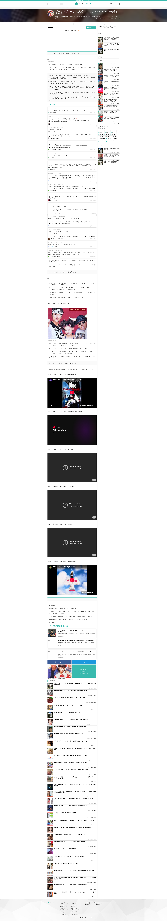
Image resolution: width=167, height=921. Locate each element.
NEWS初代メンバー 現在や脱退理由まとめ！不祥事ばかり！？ (111, 94)
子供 (101, 136)
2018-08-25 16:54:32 (60, 127)
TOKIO (109, 138)
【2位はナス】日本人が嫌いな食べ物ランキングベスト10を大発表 (69, 698)
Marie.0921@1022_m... (54, 138)
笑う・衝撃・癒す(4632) (106, 18)
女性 (109, 142)
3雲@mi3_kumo (53, 190)
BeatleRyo (49, 108)
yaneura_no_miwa (51, 141)
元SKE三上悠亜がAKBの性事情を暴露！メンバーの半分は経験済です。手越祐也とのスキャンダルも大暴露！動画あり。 (75, 792)
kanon (112, 158)
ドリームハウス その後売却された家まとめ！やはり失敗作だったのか (70, 755)
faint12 (89, 788)
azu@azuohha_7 (53, 169)
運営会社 (86, 906)
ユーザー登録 (109, 3)
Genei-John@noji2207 (54, 200)
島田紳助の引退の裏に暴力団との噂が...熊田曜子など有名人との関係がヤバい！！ (73, 741)
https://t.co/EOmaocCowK (54, 223)
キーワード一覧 (99, 903)
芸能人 (101, 132)
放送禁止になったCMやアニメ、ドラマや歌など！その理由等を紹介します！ (111, 88)
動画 (107, 134)
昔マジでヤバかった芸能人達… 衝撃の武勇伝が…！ (66, 849)
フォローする (54, 108)
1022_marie (50, 127)
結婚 (101, 134)
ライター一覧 (87, 903)
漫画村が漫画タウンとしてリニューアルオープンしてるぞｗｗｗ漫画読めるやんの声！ (74, 870)
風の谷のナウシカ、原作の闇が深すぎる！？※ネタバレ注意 (68, 705)
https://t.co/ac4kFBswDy (54, 147)
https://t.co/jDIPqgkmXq (58, 167)
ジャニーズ (102, 142)
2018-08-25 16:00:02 (60, 229)
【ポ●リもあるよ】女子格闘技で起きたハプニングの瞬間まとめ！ (69, 834)
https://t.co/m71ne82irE (53, 210)
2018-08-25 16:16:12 (61, 173)
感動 (106, 140)
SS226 (104, 24)
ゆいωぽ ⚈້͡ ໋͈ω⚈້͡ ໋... (53, 157)
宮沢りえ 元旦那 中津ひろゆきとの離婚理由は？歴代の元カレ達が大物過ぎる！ (72, 827)
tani (89, 803)
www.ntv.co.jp (52, 61)
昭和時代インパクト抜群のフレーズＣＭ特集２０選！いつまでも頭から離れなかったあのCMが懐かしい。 (112, 155)
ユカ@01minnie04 (53, 123)
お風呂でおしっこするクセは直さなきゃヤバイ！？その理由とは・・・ (70, 856)
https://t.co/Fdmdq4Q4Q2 (89, 236)
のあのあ (88, 709)
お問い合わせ (87, 904)
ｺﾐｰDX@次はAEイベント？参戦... (56, 149)
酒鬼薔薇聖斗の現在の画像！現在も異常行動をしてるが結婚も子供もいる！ (72, 690)
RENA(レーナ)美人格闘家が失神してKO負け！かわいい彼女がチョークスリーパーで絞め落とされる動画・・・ (75, 878)
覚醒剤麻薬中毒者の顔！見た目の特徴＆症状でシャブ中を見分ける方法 (70, 885)
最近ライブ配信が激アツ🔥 (73, 30)
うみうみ (89, 896)
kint (89, 875)
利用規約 (98, 904)
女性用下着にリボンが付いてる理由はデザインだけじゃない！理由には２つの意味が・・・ (73, 799)
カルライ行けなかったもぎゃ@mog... (56, 238)
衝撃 (108, 131)
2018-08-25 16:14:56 (62, 203)
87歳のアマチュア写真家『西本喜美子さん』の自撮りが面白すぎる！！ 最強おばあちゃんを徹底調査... (111, 38)
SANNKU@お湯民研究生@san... (56, 213)
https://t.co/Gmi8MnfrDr (54, 121)
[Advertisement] (72, 40)
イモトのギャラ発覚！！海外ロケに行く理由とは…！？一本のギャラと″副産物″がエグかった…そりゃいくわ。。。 (75, 777)
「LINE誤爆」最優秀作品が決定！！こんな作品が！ (66, 813)
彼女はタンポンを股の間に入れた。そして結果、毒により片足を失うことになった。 (74, 841)
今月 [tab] (108, 60)
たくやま (112, 91)
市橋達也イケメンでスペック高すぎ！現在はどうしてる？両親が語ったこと (72, 805)
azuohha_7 (50, 161)
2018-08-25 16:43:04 (59, 108)
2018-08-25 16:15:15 (59, 194)
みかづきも (88, 839)
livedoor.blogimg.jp (53, 340)
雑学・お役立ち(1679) (115, 18)
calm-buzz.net (52, 279)
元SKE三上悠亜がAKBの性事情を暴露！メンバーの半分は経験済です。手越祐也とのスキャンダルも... (112, 100)
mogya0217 (50, 229)
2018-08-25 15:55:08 (59, 242)
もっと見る (116, 124)
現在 (114, 132)
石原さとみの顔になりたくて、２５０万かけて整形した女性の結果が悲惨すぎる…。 (74, 719)
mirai (89, 774)
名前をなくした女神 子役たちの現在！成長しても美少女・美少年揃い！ (71, 762)
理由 (113, 134)
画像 (108, 132)
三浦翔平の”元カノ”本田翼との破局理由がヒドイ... (66, 863)
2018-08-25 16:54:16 (60, 116)
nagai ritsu (88, 745)
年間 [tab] (116, 60)
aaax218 (49, 242)
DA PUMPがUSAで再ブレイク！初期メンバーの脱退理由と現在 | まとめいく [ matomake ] (76, 640)
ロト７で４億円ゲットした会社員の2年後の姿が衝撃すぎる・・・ (111, 118)
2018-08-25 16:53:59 (62, 141)
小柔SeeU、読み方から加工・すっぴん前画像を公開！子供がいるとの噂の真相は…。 (74, 820)
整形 (107, 136)
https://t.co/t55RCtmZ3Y (54, 136)
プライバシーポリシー (100, 906)
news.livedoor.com (54, 100)
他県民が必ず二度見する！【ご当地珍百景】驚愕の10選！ (67, 712)
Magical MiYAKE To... (54, 112)
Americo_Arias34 (51, 216)
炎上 (114, 131)
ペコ (89, 695)
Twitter (101, 131)
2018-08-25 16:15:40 (59, 184)
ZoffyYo (49, 250)
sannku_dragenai (51, 203)
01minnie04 (50, 116)
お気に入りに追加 (91, 27)
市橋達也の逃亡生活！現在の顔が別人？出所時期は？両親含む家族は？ (70, 726)
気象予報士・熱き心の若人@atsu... (56, 180)
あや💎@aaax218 (53, 246)
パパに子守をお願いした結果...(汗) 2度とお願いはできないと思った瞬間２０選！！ (74, 769)
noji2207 (49, 194)
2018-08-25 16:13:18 (62, 216)
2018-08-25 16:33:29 (59, 153)
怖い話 (113, 136)
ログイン (116, 3)
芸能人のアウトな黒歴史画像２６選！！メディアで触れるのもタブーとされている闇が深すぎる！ (75, 892)
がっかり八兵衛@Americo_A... (55, 225)
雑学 (101, 140)
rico (89, 688)
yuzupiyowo (88, 702)
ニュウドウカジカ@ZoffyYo (55, 256)
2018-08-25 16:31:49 (60, 161)
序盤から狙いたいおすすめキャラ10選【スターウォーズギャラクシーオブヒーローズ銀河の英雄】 (75, 784)
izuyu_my (49, 153)
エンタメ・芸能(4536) (96, 18)
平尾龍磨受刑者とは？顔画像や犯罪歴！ (111, 82)
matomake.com (61, 636)
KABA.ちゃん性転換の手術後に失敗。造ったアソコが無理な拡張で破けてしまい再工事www (74, 748)
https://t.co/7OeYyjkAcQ (89, 188)
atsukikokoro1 (50, 173)
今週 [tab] (101, 60)
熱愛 (112, 140)
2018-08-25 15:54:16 (59, 250)
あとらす (88, 817)
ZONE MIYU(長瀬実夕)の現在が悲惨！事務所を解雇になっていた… (70, 734)
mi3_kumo (49, 184)
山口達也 (102, 138)
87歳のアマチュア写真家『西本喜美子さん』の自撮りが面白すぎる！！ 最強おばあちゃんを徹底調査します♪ (75, 684)
